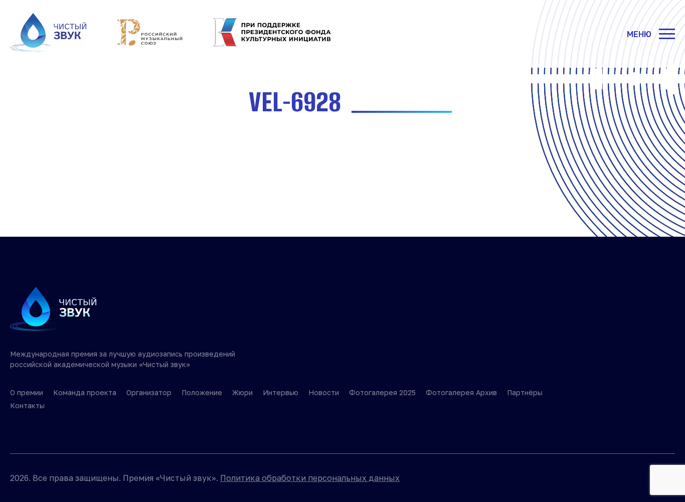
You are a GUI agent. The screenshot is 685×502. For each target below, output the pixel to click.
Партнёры (525, 392)
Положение (202, 392)
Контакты (27, 405)
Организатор (149, 392)
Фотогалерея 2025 (382, 392)
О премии (26, 392)
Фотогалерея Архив (461, 392)
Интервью (280, 392)
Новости (323, 392)
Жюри (242, 392)
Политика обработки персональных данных (310, 478)
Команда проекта (84, 392)
